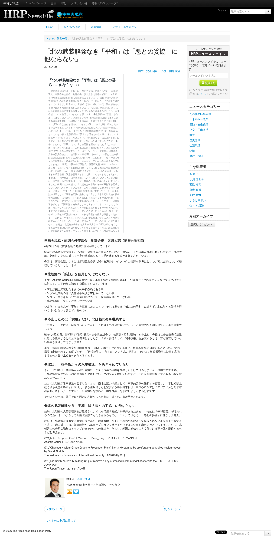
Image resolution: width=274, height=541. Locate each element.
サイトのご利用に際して (61, 520)
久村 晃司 (195, 195)
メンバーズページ (35, 3)
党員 (53, 3)
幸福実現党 (11, 3)
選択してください (201, 224)
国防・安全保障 (147, 71)
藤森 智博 (195, 190)
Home (49, 27)
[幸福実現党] (70, 15)
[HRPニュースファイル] (29, 12)
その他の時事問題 (200, 114)
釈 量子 (193, 174)
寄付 (63, 3)
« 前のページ (54, 509)
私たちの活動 (72, 27)
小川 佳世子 (196, 179)
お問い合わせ (79, 3)
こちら (202, 93)
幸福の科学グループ (104, 3)
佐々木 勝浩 (196, 205)
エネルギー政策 (198, 119)
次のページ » (172, 509)
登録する (210, 83)
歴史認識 (194, 140)
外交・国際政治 (170, 71)
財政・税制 (196, 156)
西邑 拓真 (195, 184)
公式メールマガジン (124, 27)
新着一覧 (62, 38)
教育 (192, 135)
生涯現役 (194, 145)
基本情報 (96, 27)
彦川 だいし (84, 479)
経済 (192, 150)
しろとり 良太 (197, 200)
